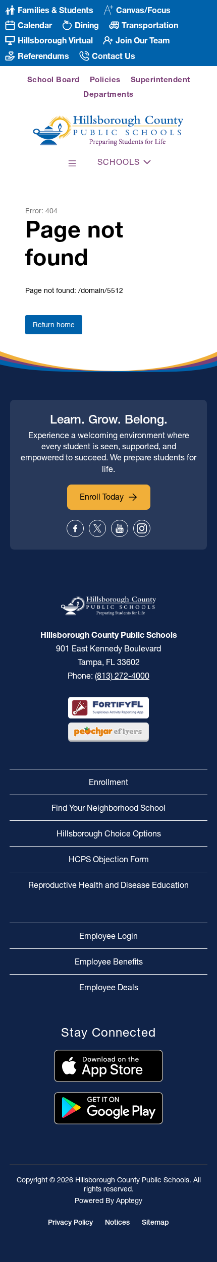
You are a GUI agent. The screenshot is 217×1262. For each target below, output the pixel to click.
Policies (105, 79)
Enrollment (108, 782)
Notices (117, 1222)
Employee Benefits (109, 961)
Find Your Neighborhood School (108, 808)
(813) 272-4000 (122, 676)
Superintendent (160, 79)
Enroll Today (102, 497)
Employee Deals (108, 987)
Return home (54, 324)
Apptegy (129, 1200)
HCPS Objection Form (109, 859)
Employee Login (108, 936)
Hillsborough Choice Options (109, 833)
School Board (53, 79)
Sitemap (155, 1222)
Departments (108, 94)
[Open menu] (72, 163)
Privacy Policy (70, 1222)
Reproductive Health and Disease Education (108, 885)
